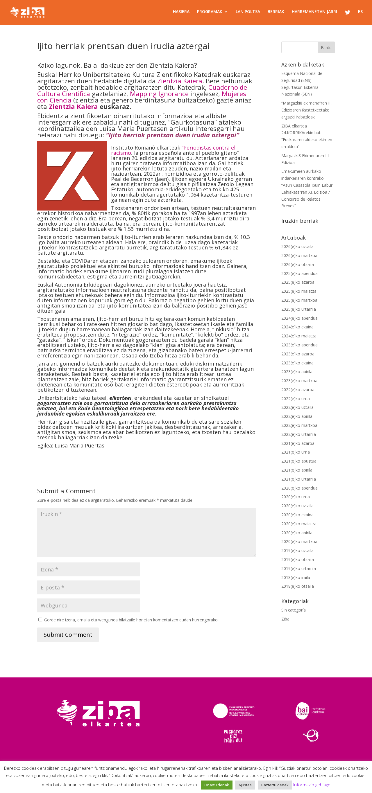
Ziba (285, 619)
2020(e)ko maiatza (298, 523)
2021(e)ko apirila (296, 470)
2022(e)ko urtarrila (298, 434)
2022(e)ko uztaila (297, 407)
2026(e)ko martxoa (299, 255)
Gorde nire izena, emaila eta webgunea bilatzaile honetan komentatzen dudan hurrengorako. (131, 620)
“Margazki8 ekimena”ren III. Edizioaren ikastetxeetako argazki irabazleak (306, 110)
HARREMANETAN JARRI (314, 12)
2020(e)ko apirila (296, 532)
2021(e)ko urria (295, 452)
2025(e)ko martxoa (299, 300)
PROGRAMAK (209, 12)
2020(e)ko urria (295, 496)
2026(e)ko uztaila (297, 246)
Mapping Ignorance (159, 93)
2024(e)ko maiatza (298, 336)
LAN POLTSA (248, 12)
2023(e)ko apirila (296, 371)
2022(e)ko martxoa (299, 425)
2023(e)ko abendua (299, 345)
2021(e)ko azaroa (297, 443)
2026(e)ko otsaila (297, 264)
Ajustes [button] (245, 784)
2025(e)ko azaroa (297, 282)
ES (360, 12)
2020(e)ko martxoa (299, 541)
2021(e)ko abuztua (298, 461)
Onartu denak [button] (216, 784)
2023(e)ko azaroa (297, 354)
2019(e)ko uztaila (297, 550)
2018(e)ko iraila (295, 577)
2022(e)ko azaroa (297, 389)
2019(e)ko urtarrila (298, 568)
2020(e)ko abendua (299, 488)
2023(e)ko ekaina (297, 363)
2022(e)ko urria (295, 398)
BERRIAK (276, 12)
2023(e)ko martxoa (299, 380)
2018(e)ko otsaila (297, 586)
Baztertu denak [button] (275, 784)
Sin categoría (293, 610)
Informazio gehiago (311, 784)
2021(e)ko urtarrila (298, 479)
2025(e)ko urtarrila (298, 309)
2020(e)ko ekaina (297, 514)
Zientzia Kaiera (180, 80)
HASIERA (181, 12)
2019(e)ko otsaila (297, 559)
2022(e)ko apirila (296, 416)
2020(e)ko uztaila (297, 505)
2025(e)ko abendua (299, 273)
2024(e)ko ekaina (297, 327)
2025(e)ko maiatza (298, 291)
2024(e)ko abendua (299, 318)
